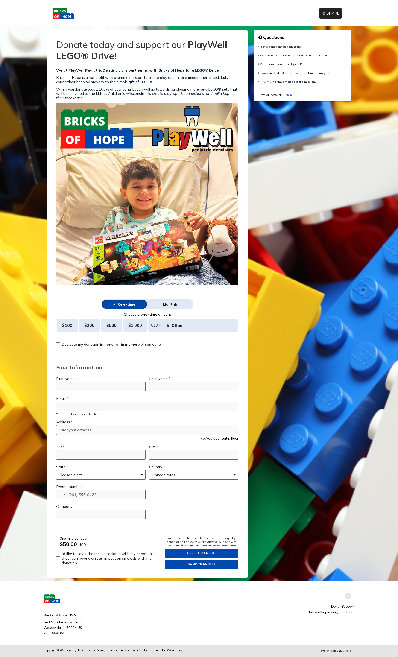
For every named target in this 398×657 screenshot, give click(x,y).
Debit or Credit (201, 553)
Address (63, 422)
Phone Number (69, 486)
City (152, 446)
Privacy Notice (105, 650)
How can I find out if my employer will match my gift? (294, 73)
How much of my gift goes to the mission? (288, 81)
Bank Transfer (201, 564)
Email (61, 398)
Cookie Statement (151, 650)
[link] (85, 13)
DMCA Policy (174, 650)
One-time (126, 304)
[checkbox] (108, 344)
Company (64, 506)
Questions (273, 37)
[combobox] (61, 494)
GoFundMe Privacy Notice (219, 545)
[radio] (126, 304)
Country (155, 466)
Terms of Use (127, 650)
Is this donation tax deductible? (281, 46)
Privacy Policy (212, 541)
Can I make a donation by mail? (281, 64)
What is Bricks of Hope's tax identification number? (294, 55)
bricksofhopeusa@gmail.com (331, 612)
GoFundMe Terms (183, 545)
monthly (170, 304)
